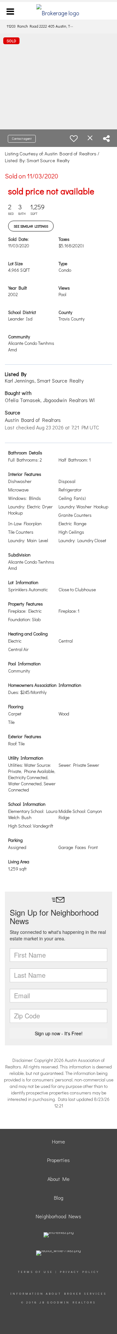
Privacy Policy (79, 1272)
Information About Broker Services (58, 1293)
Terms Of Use (35, 1272)
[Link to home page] (59, 11)
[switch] (74, 138)
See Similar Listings (31, 226)
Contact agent (22, 139)
